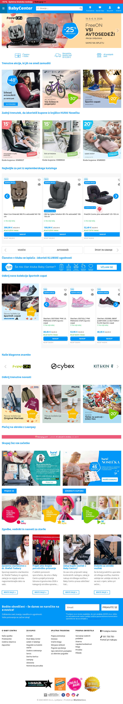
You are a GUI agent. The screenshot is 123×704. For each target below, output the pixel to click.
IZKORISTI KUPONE (74, 491)
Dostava (54, 639)
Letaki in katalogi (33, 642)
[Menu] (3, 8)
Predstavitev (7, 639)
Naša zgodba (7, 636)
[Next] (117, 30)
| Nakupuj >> (39, 1)
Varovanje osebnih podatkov (83, 637)
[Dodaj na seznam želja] (35, 180)
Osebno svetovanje (34, 650)
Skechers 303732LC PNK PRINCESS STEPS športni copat (80, 320)
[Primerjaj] (35, 184)
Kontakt (29, 636)
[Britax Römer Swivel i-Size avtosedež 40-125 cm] (98, 195)
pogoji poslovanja (94, 619)
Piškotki (79, 653)
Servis (28, 653)
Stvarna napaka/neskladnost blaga (84, 644)
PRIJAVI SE (9, 491)
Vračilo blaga (56, 642)
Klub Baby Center (33, 639)
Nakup (58, 234)
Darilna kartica (32, 656)
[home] (20, 8)
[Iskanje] (80, 8)
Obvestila (30, 663)
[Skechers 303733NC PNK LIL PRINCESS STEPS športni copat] (55, 302)
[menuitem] (12, 636)
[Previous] (5, 30)
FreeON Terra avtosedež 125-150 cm (54, 214)
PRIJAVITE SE (110, 607)
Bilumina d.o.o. (80, 700)
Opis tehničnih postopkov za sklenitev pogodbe (61, 652)
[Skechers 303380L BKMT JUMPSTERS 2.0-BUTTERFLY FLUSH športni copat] (109, 302)
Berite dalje (10, 592)
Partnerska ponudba (34, 666)
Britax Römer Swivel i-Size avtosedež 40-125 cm (97, 215)
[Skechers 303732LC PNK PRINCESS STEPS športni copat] (82, 302)
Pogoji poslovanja (58, 636)
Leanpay (29, 659)
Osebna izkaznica (9, 642)
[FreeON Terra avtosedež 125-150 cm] (58, 195)
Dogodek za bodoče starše (34, 646)
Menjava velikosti (58, 645)
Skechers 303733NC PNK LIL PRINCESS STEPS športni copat (54, 320)
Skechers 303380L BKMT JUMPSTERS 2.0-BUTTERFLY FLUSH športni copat (108, 320)
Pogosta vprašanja (58, 648)
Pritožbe (79, 650)
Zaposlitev (6, 645)
